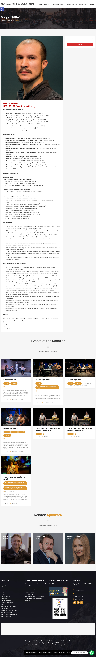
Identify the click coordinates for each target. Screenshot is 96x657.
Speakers (9, 21)
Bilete (2, 604)
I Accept (68, 652)
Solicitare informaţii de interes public (36, 584)
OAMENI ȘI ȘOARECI (42, 380)
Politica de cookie (6, 616)
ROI (3, 594)
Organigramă (6, 596)
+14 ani (6, 383)
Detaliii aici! (53, 584)
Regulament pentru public (9, 610)
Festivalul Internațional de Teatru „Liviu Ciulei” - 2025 (14, 483)
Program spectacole (7, 602)
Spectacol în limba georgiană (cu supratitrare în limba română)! (13, 488)
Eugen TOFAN (55, 643)
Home (40, 4)
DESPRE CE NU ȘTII (9, 380)
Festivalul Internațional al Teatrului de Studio (46, 387)
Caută (80, 44)
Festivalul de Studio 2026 (59, 4)
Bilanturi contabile (30, 590)
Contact (92, 4)
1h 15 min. (14, 383)
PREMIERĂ (22, 432)
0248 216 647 (79, 596)
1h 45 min (78, 383)
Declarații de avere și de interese (34, 596)
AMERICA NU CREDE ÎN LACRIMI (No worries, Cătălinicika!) (47, 430)
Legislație (3, 586)
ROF (3, 592)
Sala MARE (46, 436)
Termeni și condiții (6, 612)
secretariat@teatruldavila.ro (83, 593)
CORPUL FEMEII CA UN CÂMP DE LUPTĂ (14, 478)
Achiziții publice (29, 592)
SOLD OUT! (7, 435)
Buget (27, 588)
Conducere (4, 588)
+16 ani (38, 434)
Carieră (4, 598)
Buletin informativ (30, 586)
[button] (2, 9)
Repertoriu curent (83, 4)
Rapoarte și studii (6, 600)
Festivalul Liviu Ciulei (72, 4)
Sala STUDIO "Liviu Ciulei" (17, 399)
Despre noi (46, 4)
